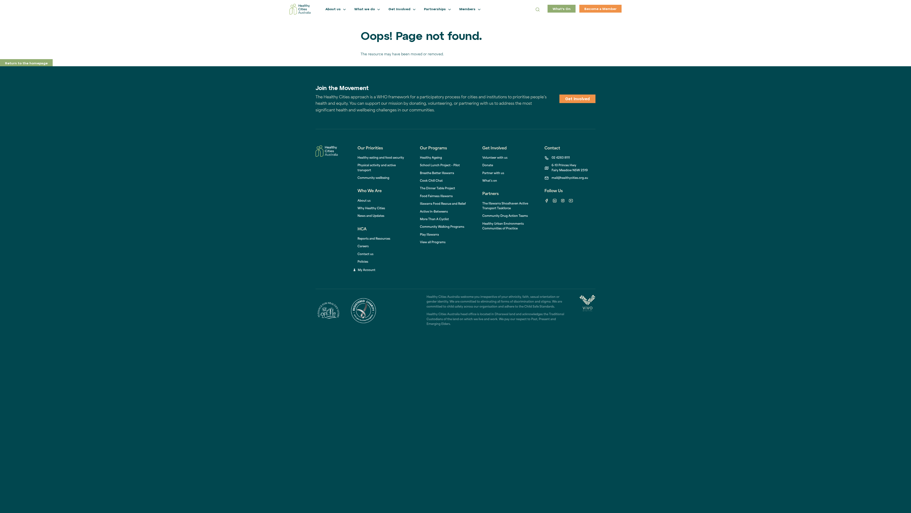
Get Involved (577, 99)
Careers (363, 246)
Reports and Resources (374, 239)
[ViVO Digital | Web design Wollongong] (587, 311)
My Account (366, 270)
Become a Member (600, 9)
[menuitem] (431, 158)
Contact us (365, 254)
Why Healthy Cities (371, 208)
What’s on (489, 181)
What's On (562, 9)
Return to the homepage (26, 63)
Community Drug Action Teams (505, 216)
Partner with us (493, 173)
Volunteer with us (494, 158)
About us (364, 201)
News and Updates (371, 216)
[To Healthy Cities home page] (300, 9)
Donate (487, 165)
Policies (363, 262)
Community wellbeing (373, 178)
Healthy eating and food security (381, 158)
